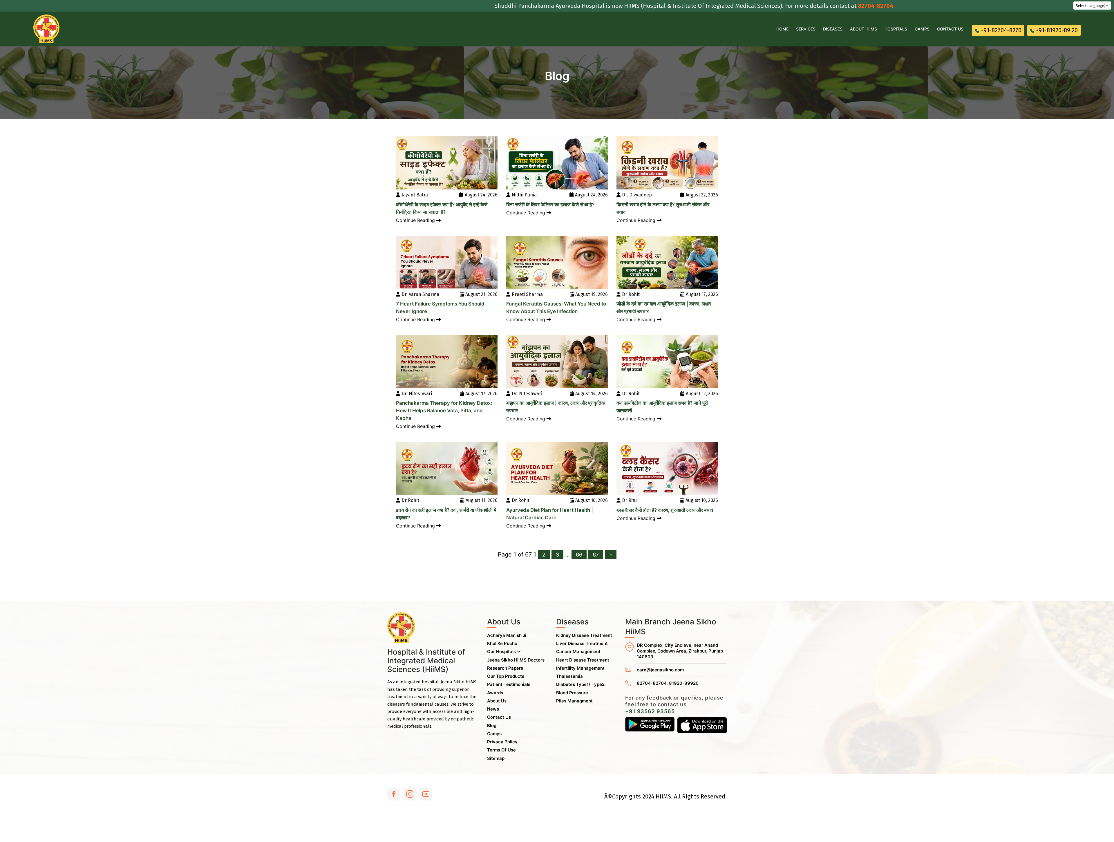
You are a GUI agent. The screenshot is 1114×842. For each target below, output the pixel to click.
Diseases (832, 28)
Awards (495, 692)
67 (596, 555)
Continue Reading (416, 220)
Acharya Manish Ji (506, 635)
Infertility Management (580, 668)
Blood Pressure (572, 692)
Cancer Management (578, 651)
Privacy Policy (502, 742)
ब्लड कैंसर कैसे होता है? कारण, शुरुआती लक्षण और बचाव (664, 510)
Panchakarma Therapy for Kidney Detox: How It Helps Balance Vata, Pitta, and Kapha (444, 410)
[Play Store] (649, 725)
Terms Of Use (501, 750)
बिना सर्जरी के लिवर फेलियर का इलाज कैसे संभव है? (550, 204)
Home (782, 28)
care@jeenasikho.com (660, 670)
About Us (497, 701)
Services (805, 28)
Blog (491, 725)
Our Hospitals (502, 651)
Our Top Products (505, 676)
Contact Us (950, 28)
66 (579, 555)
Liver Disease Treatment (582, 643)
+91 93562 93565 (650, 711)
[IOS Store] (702, 725)
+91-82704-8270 (1001, 30)
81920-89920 (684, 683)
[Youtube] (425, 794)
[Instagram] (409, 794)
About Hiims (863, 28)
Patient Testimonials (508, 684)
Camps (922, 28)
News (493, 709)
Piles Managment (574, 701)
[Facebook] (393, 794)
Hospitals (896, 28)
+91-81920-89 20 (1057, 30)
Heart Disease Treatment (582, 660)
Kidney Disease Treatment (584, 635)
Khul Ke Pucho (502, 643)
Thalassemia (569, 676)
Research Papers (505, 668)
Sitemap (495, 758)
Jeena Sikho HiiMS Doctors (516, 660)
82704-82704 (825, 5)
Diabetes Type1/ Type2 (580, 684)
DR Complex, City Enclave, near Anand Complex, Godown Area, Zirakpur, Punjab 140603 (680, 651)
